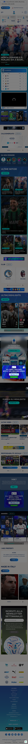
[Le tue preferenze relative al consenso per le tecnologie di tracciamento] (25, 742)
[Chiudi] (24, 367)
